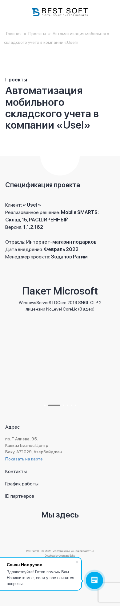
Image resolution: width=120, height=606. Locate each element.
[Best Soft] (60, 12)
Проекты (37, 33)
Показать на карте (24, 458)
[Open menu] (12, 12)
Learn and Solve (67, 555)
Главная (14, 33)
